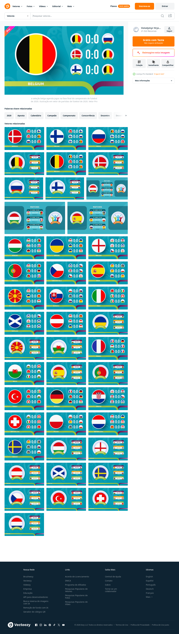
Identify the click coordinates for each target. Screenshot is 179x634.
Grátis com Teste (153, 41)
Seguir (169, 31)
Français (150, 593)
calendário (36, 115)
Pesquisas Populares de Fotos (76, 596)
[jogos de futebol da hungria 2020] (35, 218)
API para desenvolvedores (35, 597)
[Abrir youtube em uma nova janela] (63, 625)
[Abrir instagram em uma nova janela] (41, 625)
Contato (108, 580)
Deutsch (150, 589)
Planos (113, 6)
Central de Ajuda (113, 576)
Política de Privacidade (140, 625)
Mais (69, 6)
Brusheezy (28, 576)
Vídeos (42, 6)
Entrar (165, 6)
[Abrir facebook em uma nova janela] (36, 625)
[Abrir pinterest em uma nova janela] (50, 625)
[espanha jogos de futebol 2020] (97, 218)
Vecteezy (27, 580)
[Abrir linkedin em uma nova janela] (45, 625)
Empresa (27, 589)
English (149, 576)
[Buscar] (162, 16)
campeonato (69, 115)
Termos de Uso (122, 625)
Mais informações (142, 80)
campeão (52, 115)
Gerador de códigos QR (34, 611)
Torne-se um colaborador (111, 590)
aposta (21, 115)
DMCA (68, 580)
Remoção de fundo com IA (35, 607)
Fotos (29, 6)
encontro (105, 115)
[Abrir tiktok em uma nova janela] (54, 625)
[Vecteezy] (7, 6)
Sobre (108, 584)
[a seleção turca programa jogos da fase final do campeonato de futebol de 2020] (66, 499)
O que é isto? (159, 74)
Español (149, 580)
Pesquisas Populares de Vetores (76, 590)
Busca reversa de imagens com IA (35, 602)
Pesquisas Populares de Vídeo (76, 603)
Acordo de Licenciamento (77, 576)
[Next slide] (123, 115)
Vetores (16, 6)
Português (151, 584)
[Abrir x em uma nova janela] (59, 625)
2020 (9, 115)
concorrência (88, 115)
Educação (27, 593)
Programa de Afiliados (75, 584)
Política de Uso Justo (160, 625)
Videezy (27, 584)
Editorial (56, 6)
